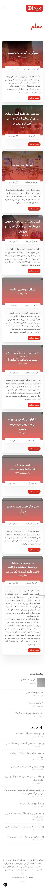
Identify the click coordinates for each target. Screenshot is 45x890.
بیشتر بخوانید (34, 98)
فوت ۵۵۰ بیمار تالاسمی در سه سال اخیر (23, 743)
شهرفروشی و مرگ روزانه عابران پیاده (24, 836)
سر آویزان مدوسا (35, 702)
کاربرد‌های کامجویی (27, 679)
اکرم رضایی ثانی (30, 69)
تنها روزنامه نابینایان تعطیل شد (28, 733)
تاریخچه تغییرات (18, 877)
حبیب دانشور (30, 305)
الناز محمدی (30, 583)
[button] (3, 8)
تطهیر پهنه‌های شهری (34, 692)
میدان (30, 136)
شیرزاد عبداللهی (30, 523)
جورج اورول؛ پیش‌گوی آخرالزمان (29, 713)
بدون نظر (12, 69)
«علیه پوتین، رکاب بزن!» (30, 803)
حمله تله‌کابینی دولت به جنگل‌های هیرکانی (23, 827)
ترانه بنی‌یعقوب (30, 372)
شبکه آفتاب (30, 483)
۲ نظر (12, 305)
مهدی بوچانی (30, 182)
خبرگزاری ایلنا (30, 241)
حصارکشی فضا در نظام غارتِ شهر (26, 766)
